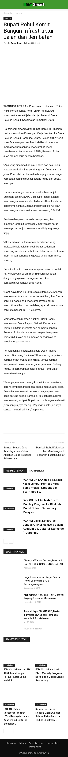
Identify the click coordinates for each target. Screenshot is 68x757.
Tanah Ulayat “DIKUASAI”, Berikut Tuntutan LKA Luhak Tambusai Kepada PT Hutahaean (42, 615)
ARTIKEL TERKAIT (15, 470)
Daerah (19, 12)
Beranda (7, 12)
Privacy (22, 743)
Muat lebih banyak (33, 628)
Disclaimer (11, 743)
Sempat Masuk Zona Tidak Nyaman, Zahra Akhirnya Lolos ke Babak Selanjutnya (17, 453)
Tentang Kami (34, 746)
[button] (63, 4)
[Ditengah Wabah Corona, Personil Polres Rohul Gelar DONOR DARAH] (12, 565)
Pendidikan (9, 488)
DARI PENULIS (37, 470)
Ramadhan (16, 43)
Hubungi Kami (52, 743)
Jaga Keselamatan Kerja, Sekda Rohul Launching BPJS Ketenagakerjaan (42, 581)
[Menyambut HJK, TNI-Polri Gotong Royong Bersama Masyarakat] (12, 599)
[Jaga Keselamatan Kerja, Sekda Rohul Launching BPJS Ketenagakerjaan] (12, 581)
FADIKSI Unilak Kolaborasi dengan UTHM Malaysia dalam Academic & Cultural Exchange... (16, 716)
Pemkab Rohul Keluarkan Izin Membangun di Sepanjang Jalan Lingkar (50, 451)
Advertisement (36, 743)
